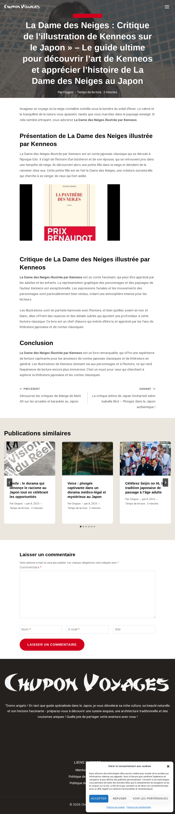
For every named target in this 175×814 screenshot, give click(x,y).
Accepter (98, 798)
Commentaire (31, 567)
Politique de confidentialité (139, 807)
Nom (26, 629)
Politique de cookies (115, 807)
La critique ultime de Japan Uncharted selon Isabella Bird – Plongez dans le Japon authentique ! (123, 398)
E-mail (73, 629)
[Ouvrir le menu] (167, 6)
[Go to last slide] (9, 482)
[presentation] (29, 459)
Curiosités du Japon (87, 15)
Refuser (119, 798)
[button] (168, 766)
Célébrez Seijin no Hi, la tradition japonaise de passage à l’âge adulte (144, 487)
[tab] (81, 526)
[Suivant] (165, 482)
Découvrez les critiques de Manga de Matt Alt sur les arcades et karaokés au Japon (50, 395)
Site (117, 629)
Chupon (68, 92)
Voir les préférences (150, 798)
